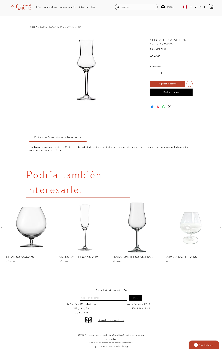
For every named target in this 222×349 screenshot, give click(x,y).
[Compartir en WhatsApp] (164, 107)
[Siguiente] (220, 227)
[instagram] (200, 6)
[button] (51, 7)
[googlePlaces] (195, 6)
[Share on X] (169, 107)
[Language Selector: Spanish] (186, 7)
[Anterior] (2, 227)
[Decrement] (153, 73)
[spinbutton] (157, 73)
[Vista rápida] (31, 227)
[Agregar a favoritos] (190, 84)
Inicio (32, 26)
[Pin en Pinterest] (158, 107)
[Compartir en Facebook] (152, 107)
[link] (58, 137)
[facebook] (204, 6)
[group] (111, 242)
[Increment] (162, 73)
